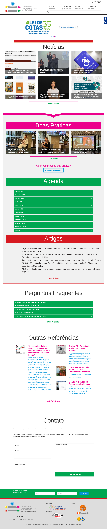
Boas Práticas (93, 6)
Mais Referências (53, 401)
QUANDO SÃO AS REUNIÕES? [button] (24, 313)
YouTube (100, 2)
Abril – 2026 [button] (19, 202)
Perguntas (79, 9)
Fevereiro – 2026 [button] (20, 195)
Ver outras (53, 158)
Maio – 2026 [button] (19, 205)
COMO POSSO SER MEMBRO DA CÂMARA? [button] (28, 309)
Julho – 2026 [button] (19, 212)
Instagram (95, 2)
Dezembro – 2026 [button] (20, 230)
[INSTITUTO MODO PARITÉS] (57, 507)
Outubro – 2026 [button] (20, 223)
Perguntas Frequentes (53, 293)
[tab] (53, 191)
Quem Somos (66, 9)
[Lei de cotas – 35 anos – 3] (53, 27)
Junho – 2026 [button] (19, 209)
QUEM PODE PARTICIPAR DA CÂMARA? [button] (27, 306)
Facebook (93, 2)
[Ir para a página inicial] (21, 7)
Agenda (78, 6)
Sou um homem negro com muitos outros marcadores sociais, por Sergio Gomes (65, 260)
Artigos (52, 9)
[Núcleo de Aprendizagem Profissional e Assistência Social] (82, 519)
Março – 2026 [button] (19, 198)
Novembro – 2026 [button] (20, 227)
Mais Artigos (54, 278)
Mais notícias (53, 103)
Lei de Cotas (66, 6)
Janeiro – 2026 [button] (19, 191)
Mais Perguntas (53, 322)
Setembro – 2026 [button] (20, 220)
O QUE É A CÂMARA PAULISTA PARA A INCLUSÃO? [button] (30, 302)
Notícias (52, 6)
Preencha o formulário (53, 170)
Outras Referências (53, 337)
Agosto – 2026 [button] (19, 216)
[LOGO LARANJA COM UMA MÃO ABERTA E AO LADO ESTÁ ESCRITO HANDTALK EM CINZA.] (82, 512)
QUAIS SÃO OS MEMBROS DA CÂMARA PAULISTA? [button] (30, 316)
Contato (91, 9)
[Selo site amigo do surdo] (82, 508)
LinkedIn (98, 2)
